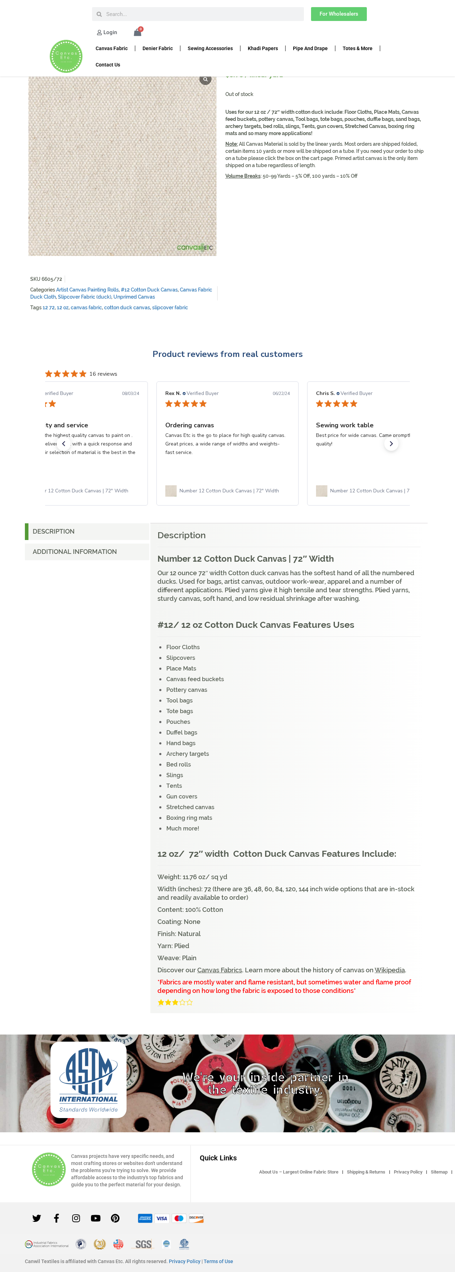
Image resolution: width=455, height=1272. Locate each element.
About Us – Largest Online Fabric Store (298, 1172)
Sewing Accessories (210, 48)
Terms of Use (218, 1261)
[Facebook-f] (56, 1218)
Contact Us (108, 65)
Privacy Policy (408, 1172)
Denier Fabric (158, 48)
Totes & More (358, 48)
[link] (77, 491)
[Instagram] (76, 1218)
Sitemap (439, 1172)
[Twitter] (37, 1218)
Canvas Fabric (112, 48)
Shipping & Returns (366, 1172)
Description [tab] (54, 531)
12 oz (63, 307)
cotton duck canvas (127, 307)
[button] (64, 444)
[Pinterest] (115, 1218)
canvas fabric (86, 307)
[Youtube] (96, 1218)
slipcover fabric (170, 307)
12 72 (49, 307)
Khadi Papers (263, 48)
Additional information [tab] (75, 551)
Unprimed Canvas (134, 297)
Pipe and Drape (310, 48)
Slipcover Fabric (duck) (84, 297)
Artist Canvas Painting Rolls (87, 290)
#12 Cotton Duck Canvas (149, 290)
